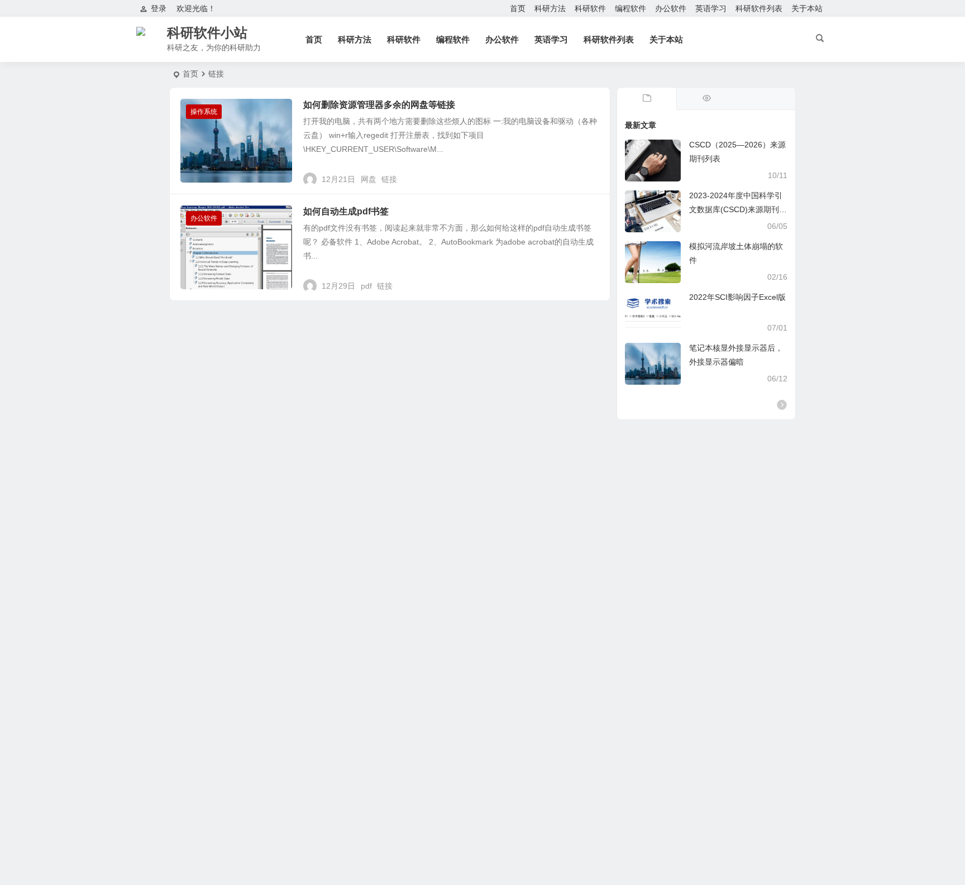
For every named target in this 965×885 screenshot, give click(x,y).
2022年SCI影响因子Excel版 (737, 297)
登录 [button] (158, 8)
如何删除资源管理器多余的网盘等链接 (379, 104)
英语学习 (711, 8)
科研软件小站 (207, 32)
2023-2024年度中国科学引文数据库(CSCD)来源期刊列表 (738, 209)
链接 (389, 179)
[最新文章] (646, 99)
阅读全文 (588, 174)
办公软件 (670, 8)
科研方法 (550, 8)
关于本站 (807, 8)
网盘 (368, 179)
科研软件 (590, 8)
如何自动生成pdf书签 (346, 211)
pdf (366, 285)
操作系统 (203, 112)
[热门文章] (705, 99)
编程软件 (630, 8)
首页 (518, 8)
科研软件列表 (758, 8)
